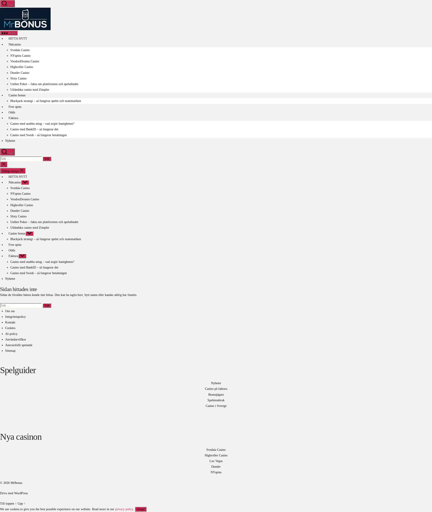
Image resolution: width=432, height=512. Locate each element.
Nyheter (10, 140)
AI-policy (11, 334)
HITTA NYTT (17, 38)
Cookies (10, 328)
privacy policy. (130, 509)
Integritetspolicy (15, 316)
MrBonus (16, 483)
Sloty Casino (18, 78)
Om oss (10, 311)
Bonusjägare (216, 394)
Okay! (141, 509)
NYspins (216, 472)
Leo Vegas (216, 461)
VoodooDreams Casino (24, 61)
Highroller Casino (21, 67)
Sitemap (10, 350)
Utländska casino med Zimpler (29, 89)
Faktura (13, 118)
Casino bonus (16, 95)
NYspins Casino (20, 55)
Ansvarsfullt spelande (18, 345)
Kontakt (10, 322)
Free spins (14, 106)
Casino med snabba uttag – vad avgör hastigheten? (42, 123)
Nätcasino (14, 44)
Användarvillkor (15, 339)
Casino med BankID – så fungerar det (34, 129)
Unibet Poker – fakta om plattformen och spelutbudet (44, 84)
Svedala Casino (20, 50)
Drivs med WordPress (14, 493)
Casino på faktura (216, 388)
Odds (11, 112)
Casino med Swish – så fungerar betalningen (38, 135)
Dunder (216, 466)
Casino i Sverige (216, 406)
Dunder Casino (19, 72)
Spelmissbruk (216, 400)
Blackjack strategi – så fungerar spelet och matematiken (45, 101)
